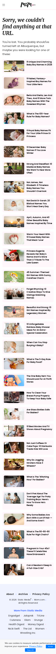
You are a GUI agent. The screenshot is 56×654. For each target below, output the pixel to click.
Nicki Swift (14, 629)
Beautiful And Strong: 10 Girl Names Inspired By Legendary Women (39, 310)
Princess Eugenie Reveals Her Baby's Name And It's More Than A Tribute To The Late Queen (38, 257)
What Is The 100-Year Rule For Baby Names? (38, 115)
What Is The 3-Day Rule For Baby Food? (39, 360)
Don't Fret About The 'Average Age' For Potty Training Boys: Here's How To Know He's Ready (39, 499)
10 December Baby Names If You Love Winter (36, 150)
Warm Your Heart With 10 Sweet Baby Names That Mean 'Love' (38, 237)
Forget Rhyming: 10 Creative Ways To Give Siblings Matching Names (38, 293)
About (10, 594)
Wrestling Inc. (28, 633)
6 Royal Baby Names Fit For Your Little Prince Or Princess (39, 133)
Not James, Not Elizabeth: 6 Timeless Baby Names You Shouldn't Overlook (38, 186)
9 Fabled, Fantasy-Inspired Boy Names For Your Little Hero (39, 82)
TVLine (40, 616)
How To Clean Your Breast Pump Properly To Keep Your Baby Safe (39, 396)
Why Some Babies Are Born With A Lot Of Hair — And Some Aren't (39, 518)
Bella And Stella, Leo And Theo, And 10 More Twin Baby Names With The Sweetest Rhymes (39, 99)
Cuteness (15, 620)
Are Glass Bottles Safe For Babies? (38, 411)
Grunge (38, 620)
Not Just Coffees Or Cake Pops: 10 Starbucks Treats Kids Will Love (39, 446)
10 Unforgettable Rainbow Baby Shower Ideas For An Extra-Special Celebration (38, 328)
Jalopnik (28, 616)
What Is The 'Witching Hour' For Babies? (38, 478)
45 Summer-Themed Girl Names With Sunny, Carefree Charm (39, 275)
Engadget (14, 616)
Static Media (24, 600)
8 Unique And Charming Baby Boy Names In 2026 (39, 63)
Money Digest (36, 624)
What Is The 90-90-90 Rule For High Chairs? (38, 533)
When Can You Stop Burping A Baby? (37, 344)
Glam (27, 620)
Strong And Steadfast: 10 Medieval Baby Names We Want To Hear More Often (39, 168)
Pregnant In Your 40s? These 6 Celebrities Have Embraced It (38, 551)
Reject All (30, 650)
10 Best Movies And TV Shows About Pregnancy (39, 428)
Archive (23, 594)
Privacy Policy (41, 594)
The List (27, 629)
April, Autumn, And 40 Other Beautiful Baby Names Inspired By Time (39, 220)
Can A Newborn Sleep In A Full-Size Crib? (39, 566)
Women (40, 629)
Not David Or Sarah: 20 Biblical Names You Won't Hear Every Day (38, 204)
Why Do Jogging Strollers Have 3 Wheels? (35, 463)
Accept (50, 646)
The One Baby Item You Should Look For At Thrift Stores (39, 379)
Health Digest (16, 624)
